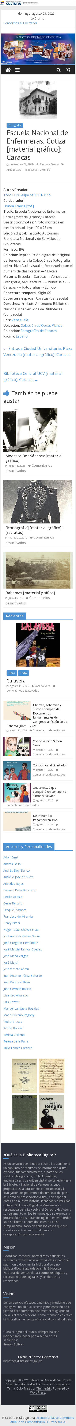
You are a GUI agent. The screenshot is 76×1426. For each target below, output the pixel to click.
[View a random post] (68, 69)
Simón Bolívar (12, 1028)
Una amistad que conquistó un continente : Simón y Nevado (50, 792)
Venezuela (20, 320)
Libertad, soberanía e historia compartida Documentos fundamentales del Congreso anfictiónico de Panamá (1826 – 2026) (37, 715)
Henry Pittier (11, 923)
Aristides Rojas (13, 884)
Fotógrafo (44, 170)
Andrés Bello (12, 864)
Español (22, 336)
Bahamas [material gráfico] (30, 592)
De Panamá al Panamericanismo (45, 818)
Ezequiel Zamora (14, 910)
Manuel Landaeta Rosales (21, 1008)
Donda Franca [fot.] (18, 206)
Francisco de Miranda (18, 916)
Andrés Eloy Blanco (16, 870)
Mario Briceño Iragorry (18, 1015)
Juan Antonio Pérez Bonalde (22, 976)
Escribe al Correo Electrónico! (38, 1357)
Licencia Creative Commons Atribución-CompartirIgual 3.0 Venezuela (42, 1420)
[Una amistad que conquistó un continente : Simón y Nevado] (17, 786)
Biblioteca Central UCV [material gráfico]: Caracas (32, 376)
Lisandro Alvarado (15, 995)
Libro (12, 673)
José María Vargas (15, 956)
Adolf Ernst (10, 857)
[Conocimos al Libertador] (17, 763)
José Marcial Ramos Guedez (22, 949)
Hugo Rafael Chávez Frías (20, 930)
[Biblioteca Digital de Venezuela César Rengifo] (38, 36)
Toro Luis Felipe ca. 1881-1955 (27, 195)
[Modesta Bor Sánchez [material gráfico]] (30, 410)
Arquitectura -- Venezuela (22, 170)
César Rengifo (13, 903)
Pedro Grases (12, 1022)
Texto (23, 673)
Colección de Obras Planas (41, 325)
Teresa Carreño (14, 1035)
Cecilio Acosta (13, 897)
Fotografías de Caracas (39, 330)
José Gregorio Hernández (20, 943)
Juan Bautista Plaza (16, 982)
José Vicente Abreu (16, 969)
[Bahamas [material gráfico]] (38, 554)
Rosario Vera (42, 686)
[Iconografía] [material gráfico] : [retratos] (34, 530)
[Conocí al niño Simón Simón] (17, 739)
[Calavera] (38, 625)
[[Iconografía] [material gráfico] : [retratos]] (37, 482)
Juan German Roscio (17, 989)
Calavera (16, 680)
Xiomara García (49, 164)
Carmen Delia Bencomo (19, 890)
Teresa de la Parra (15, 1041)
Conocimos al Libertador (20, 23)
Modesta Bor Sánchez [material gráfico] (33, 458)
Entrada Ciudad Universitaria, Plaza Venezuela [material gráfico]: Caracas (37, 351)
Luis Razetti (11, 1002)
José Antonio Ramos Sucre (21, 936)
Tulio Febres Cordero (17, 1048)
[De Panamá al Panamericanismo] (17, 814)
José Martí (10, 962)
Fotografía (15, 125)
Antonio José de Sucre (18, 877)
